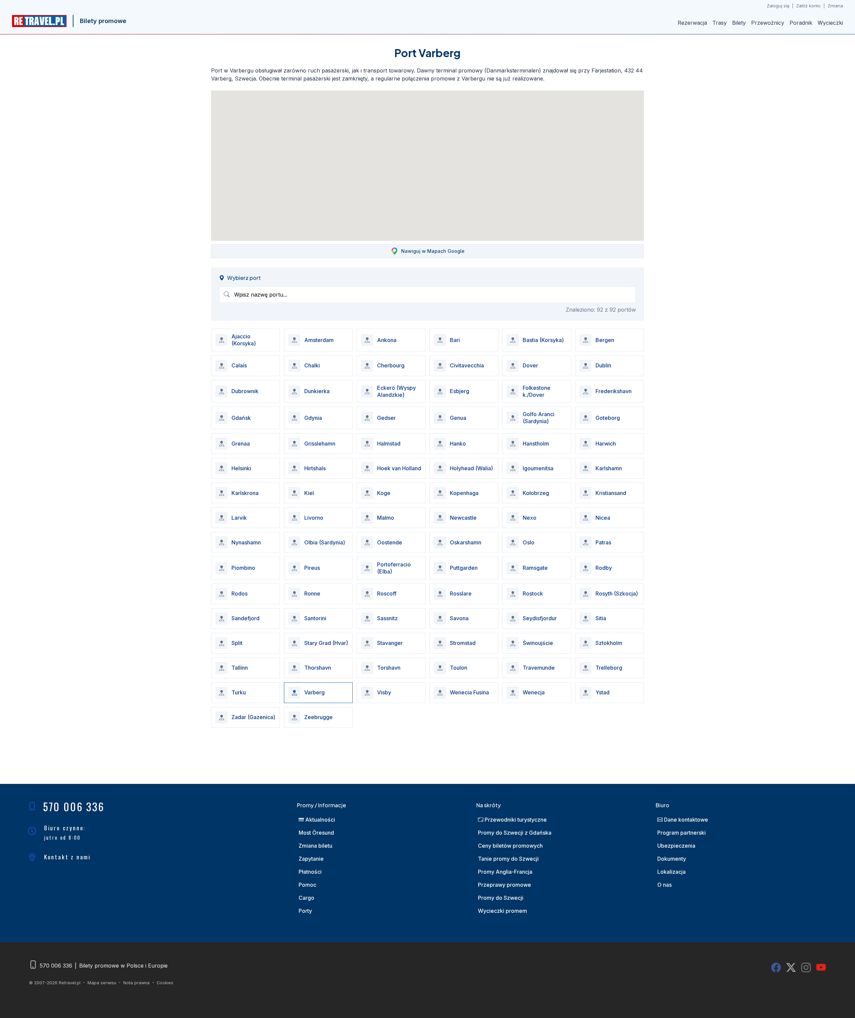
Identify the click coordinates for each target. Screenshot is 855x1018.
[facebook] (776, 968)
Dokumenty (671, 858)
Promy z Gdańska (514, 832)
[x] (791, 968)
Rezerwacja (692, 22)
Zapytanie (311, 858)
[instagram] (806, 968)
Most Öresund (316, 832)
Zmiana (835, 5)
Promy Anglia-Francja (505, 871)
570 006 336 (74, 806)
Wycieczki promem (502, 910)
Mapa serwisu (102, 982)
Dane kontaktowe (685, 819)
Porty (305, 910)
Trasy (719, 22)
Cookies (165, 982)
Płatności (310, 871)
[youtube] (821, 968)
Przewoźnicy (767, 22)
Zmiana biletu (315, 845)
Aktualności (319, 819)
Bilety (739, 22)
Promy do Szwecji (500, 897)
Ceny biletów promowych (510, 845)
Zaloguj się (778, 5)
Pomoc (307, 884)
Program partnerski (681, 832)
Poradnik (801, 22)
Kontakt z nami (67, 856)
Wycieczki (830, 22)
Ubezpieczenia (676, 845)
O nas (664, 884)
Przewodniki (515, 819)
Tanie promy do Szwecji (508, 858)
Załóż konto (808, 5)
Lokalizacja (671, 871)
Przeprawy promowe (504, 884)
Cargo (306, 897)
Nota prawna (136, 982)
